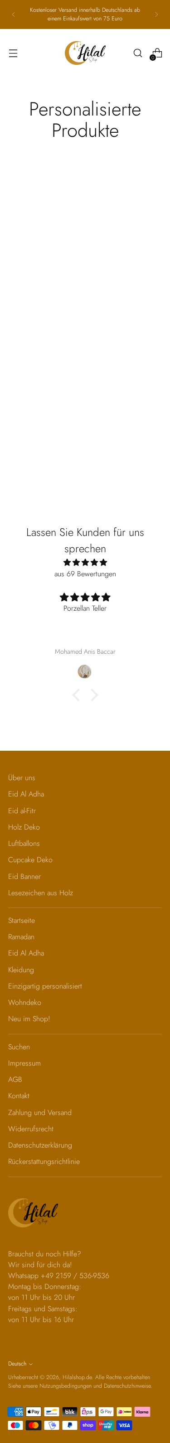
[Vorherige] (14, 14)
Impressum (24, 1063)
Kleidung (21, 970)
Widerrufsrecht (30, 1129)
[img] (85, 562)
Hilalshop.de (77, 1377)
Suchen (19, 1047)
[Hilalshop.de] (85, 53)
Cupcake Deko (30, 859)
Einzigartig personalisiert (45, 986)
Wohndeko (24, 1002)
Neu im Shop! (29, 1018)
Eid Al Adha (26, 794)
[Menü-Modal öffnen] (13, 53)
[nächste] (156, 14)
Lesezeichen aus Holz (40, 893)
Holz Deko (24, 827)
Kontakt (18, 1096)
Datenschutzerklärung (40, 1145)
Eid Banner (24, 876)
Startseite (21, 920)
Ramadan (21, 936)
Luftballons (24, 843)
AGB (15, 1079)
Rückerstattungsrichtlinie (44, 1161)
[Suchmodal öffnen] (137, 53)
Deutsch (17, 1364)
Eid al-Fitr (22, 811)
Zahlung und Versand (40, 1112)
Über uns (21, 777)
